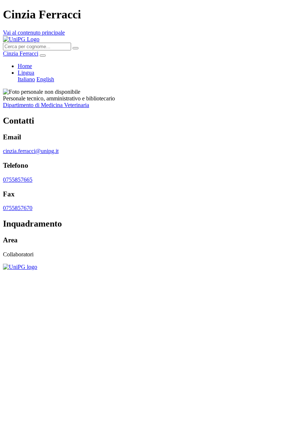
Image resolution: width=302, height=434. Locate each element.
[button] (26, 73)
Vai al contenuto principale (34, 32)
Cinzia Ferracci (20, 53)
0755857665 (17, 180)
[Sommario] (43, 55)
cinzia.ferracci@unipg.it (31, 151)
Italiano (26, 79)
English (45, 79)
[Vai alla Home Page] (20, 267)
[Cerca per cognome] (75, 48)
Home (25, 66)
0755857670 (17, 208)
